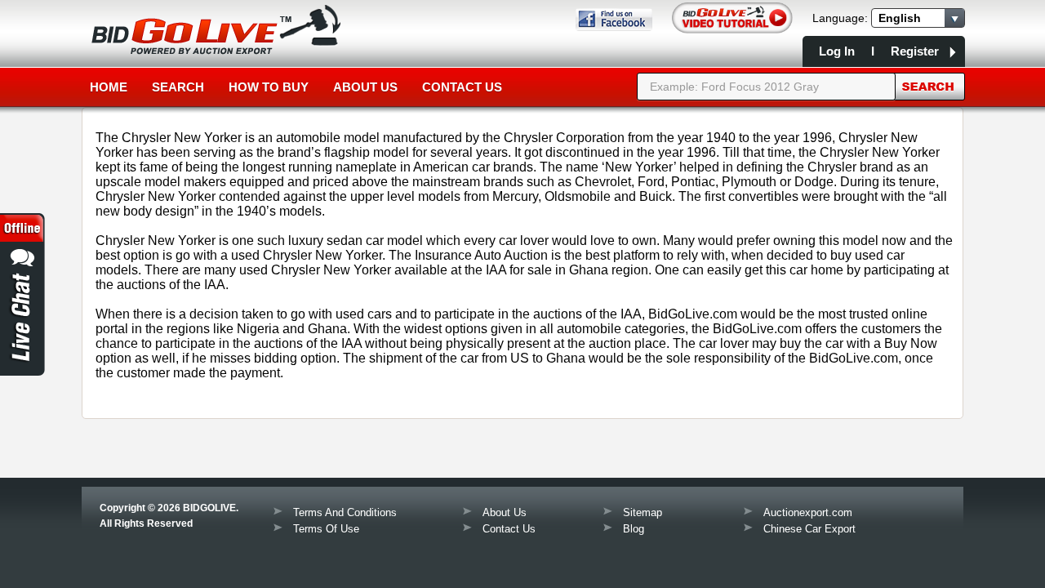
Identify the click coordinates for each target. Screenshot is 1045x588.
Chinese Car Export (809, 529)
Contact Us (462, 87)
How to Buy (269, 87)
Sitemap (642, 512)
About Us (365, 87)
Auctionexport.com (807, 512)
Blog (633, 529)
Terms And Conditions (345, 512)
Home (108, 87)
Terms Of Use (326, 529)
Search (178, 87)
